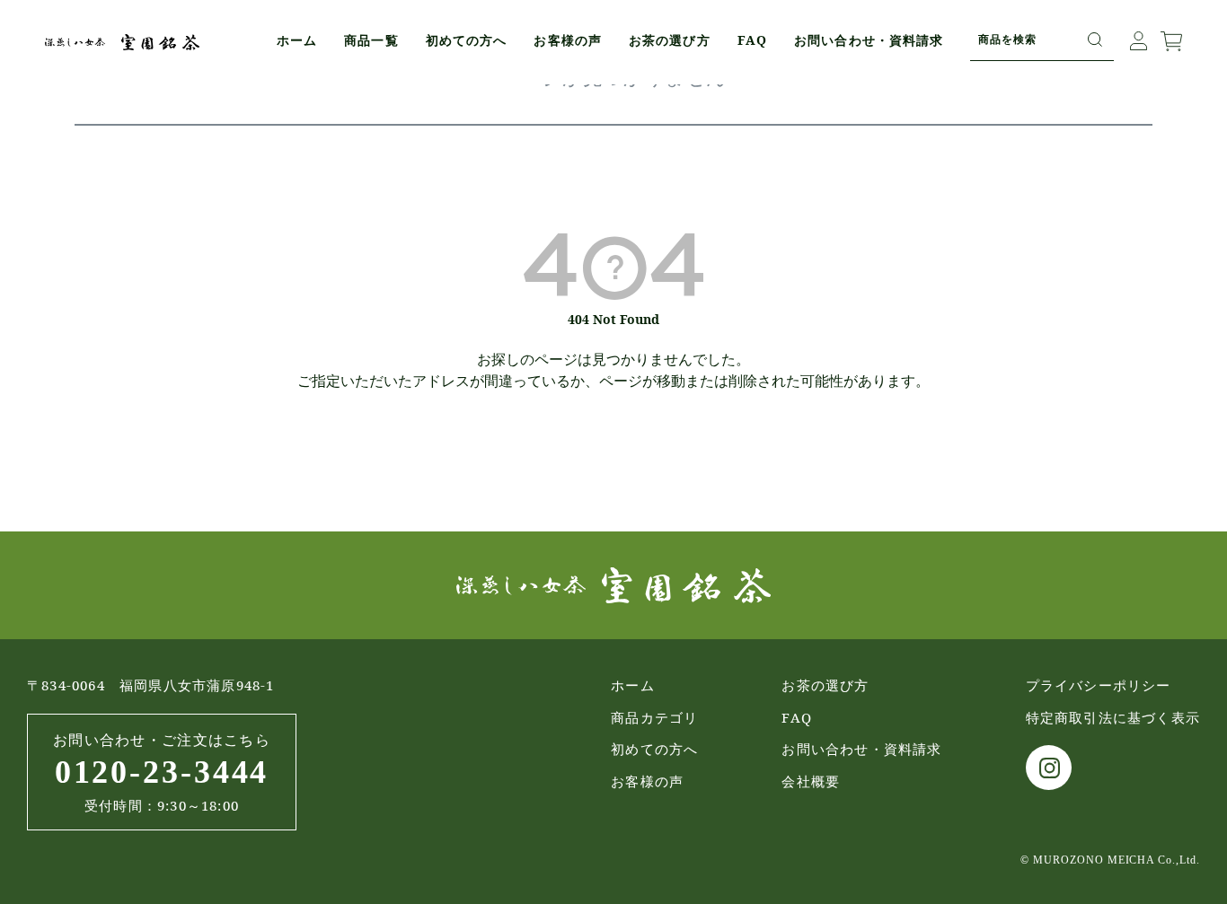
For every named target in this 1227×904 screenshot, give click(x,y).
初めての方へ (467, 39)
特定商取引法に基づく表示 (1113, 717)
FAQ (752, 39)
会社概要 (810, 781)
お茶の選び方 (670, 39)
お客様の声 (568, 39)
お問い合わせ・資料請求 (868, 39)
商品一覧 (371, 39)
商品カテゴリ (654, 717)
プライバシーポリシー (1098, 685)
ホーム (297, 39)
